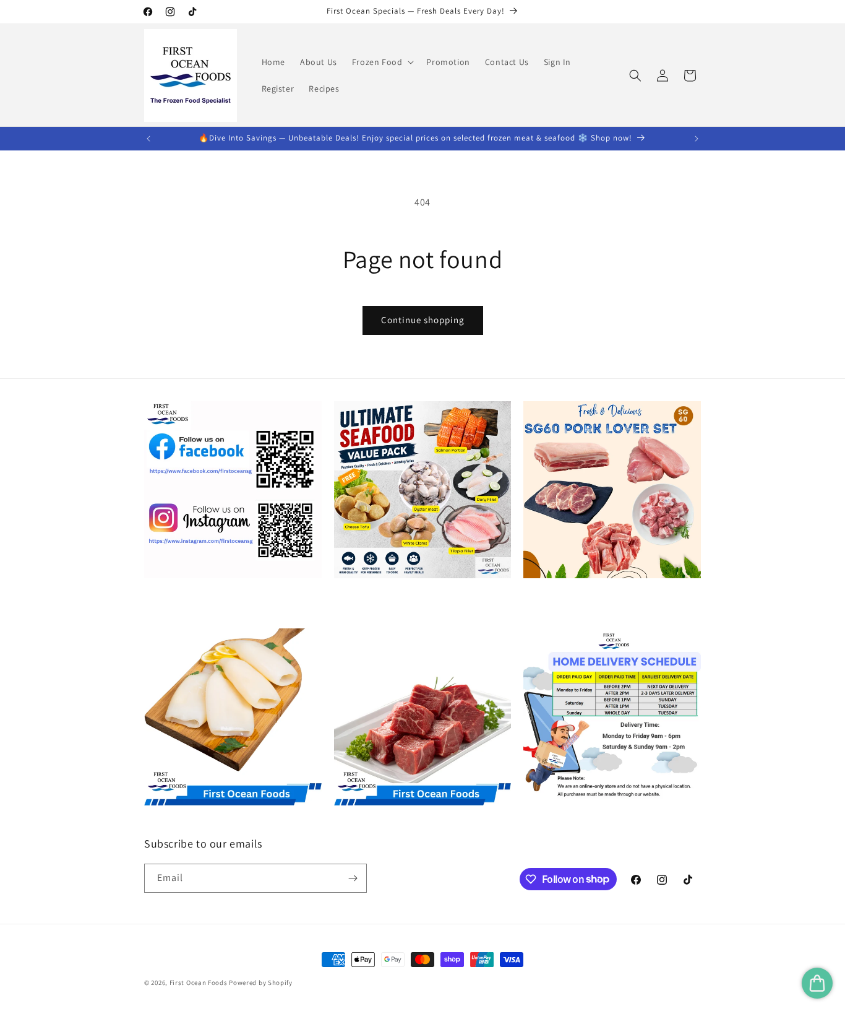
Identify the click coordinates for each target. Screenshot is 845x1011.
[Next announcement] (696, 138)
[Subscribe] (352, 878)
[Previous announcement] (148, 138)
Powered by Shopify (261, 982)
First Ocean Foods (198, 982)
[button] (382, 62)
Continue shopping (423, 320)
